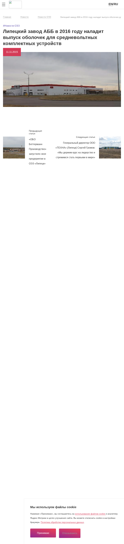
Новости (24, 17)
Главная (7, 17)
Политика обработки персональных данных (62, 522)
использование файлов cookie (90, 514)
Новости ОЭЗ (44, 17)
